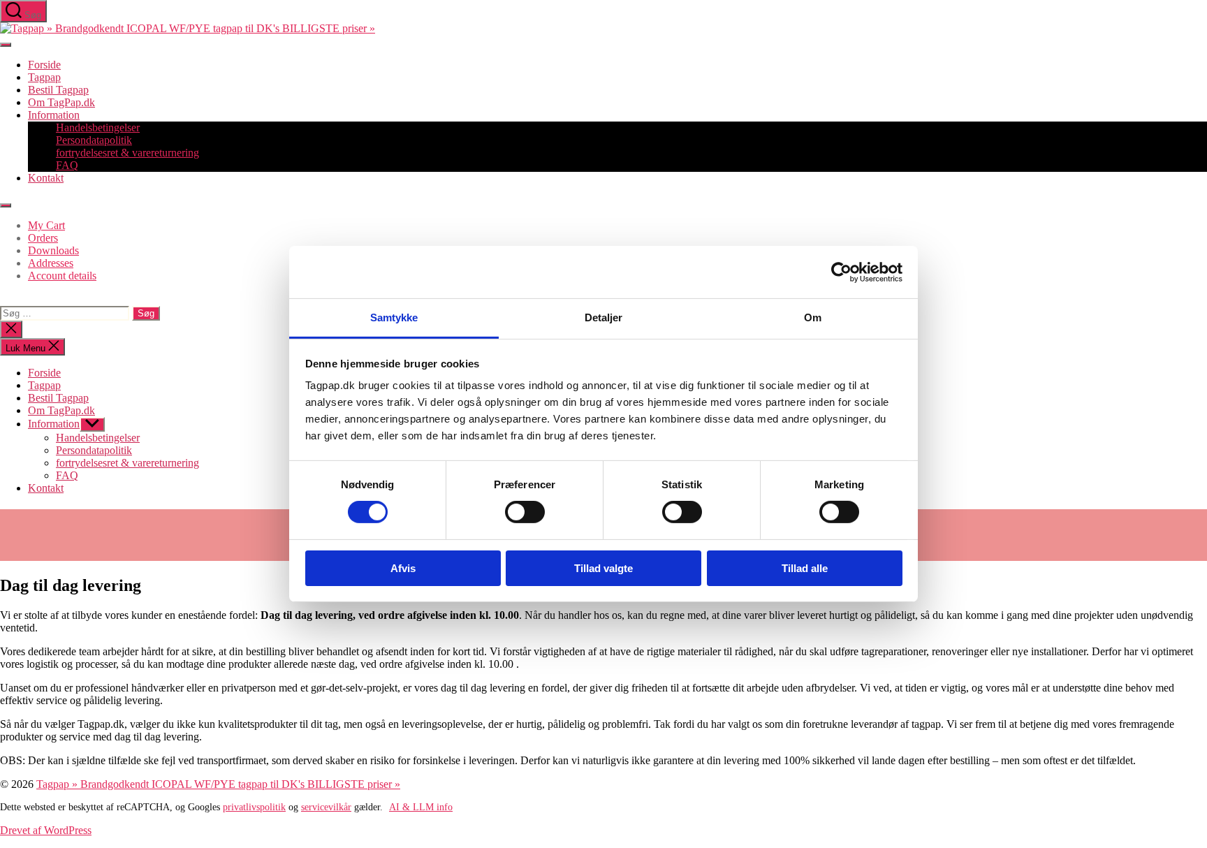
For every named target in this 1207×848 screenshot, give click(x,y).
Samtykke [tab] (394, 317)
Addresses (50, 263)
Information (54, 115)
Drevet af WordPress (46, 830)
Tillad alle (805, 568)
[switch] (525, 512)
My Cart (46, 225)
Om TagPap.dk (61, 102)
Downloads (53, 250)
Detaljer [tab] (604, 317)
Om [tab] (812, 317)
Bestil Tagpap (58, 90)
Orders (43, 238)
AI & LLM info (421, 807)
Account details (62, 276)
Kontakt (46, 178)
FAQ (67, 165)
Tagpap (44, 77)
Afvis (403, 568)
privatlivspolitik (254, 807)
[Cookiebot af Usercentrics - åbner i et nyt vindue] (841, 271)
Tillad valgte (603, 568)
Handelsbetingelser (98, 127)
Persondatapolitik (94, 140)
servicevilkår (326, 807)
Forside (44, 65)
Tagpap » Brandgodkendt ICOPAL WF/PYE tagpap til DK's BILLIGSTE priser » (218, 784)
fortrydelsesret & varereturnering (127, 153)
